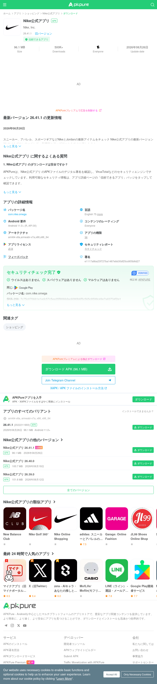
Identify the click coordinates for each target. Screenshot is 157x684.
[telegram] (5, 625)
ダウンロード (143, 399)
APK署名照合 (11, 650)
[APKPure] (78, 4)
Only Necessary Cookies (137, 674)
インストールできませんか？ (138, 411)
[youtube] (24, 625)
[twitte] (18, 625)
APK (54, 20)
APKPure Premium (14, 662)
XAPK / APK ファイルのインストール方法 (77, 388)
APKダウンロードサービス (19, 656)
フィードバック (18, 257)
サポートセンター (143, 662)
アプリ (17, 13)
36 (86, 237)
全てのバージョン (78, 490)
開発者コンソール (74, 644)
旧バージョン (43, 33)
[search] (152, 4)
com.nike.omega (17, 214)
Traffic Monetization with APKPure (84, 662)
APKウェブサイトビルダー (80, 650)
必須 (10, 248)
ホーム (7, 13)
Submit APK (71, 656)
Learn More (64, 678)
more (100, 214)
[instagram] (12, 625)
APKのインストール (15, 644)
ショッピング (32, 13)
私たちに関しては (143, 644)
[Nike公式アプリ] (12, 26)
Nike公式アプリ (51, 13)
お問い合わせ (140, 650)
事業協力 (137, 656)
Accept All (111, 674)
